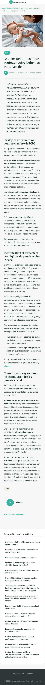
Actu (11, 8)
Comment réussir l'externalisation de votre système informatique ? (20, 614)
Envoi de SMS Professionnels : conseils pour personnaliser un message (20, 645)
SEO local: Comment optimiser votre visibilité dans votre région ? (20, 563)
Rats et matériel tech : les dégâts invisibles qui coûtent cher (22, 571)
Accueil (5, 8)
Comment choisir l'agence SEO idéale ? (21, 557)
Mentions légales (18, 673)
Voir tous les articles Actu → (15, 514)
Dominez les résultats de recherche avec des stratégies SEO (21, 550)
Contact (30, 673)
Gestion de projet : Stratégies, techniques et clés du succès (21, 622)
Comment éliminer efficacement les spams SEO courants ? (22, 543)
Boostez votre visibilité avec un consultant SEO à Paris (22, 607)
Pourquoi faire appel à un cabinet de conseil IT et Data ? (19, 630)
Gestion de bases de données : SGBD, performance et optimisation (20, 637)
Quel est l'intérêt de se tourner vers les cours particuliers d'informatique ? (21, 579)
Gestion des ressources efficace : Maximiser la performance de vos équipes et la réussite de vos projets (22, 654)
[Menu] (33, 2)
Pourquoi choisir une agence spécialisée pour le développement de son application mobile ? (22, 598)
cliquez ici (8, 366)
